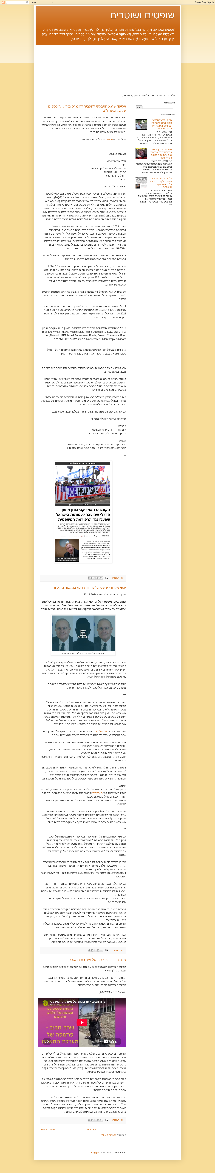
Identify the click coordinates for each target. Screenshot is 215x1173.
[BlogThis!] (98, 578)
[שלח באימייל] (101, 578)
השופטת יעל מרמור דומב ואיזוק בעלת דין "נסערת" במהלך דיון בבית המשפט (161, 124)
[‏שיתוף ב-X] (95, 578)
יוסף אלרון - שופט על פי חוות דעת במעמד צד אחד (89, 587)
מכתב (109, 139)
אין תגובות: (117, 578)
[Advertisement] (107, 67)
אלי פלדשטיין (100, 731)
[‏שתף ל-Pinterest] (89, 578)
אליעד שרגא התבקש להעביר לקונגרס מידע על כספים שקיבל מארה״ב (161, 182)
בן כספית (97, 793)
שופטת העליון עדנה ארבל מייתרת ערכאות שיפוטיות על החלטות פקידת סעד (161, 153)
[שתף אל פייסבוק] (92, 578)
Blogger (95, 1152)
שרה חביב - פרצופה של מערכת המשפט (97, 960)
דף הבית (91, 1129)
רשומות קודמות (48, 1129)
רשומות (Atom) (108, 1135)
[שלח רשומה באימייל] (107, 578)
